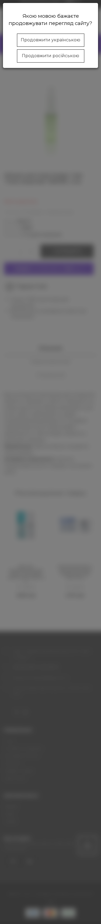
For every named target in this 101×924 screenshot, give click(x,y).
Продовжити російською (50, 55)
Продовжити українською (50, 39)
